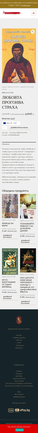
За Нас (19, 342)
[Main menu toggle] (33, 13)
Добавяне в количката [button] (7, 236)
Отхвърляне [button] (25, 5)
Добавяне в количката (19, 127)
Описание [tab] (5, 144)
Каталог (19, 335)
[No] (35, 429)
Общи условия (19, 381)
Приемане (19, 430)
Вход (19, 392)
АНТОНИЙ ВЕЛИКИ (13, 135)
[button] (33, 32)
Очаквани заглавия (19, 337)
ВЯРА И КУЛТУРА (13, 87)
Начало (4, 87)
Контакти (19, 348)
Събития (19, 340)
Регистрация (19, 394)
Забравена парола (19, 397)
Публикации (20, 345)
